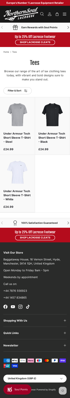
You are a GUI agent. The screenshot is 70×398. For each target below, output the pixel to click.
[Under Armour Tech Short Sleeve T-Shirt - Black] (52, 115)
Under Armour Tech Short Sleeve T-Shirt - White (17, 195)
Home (6, 52)
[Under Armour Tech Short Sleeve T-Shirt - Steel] (17, 115)
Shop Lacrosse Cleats (35, 42)
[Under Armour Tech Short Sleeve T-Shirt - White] (17, 172)
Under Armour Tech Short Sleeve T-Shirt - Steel (17, 137)
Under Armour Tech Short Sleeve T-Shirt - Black (52, 137)
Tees (14, 52)
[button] (57, 14)
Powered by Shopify (46, 389)
